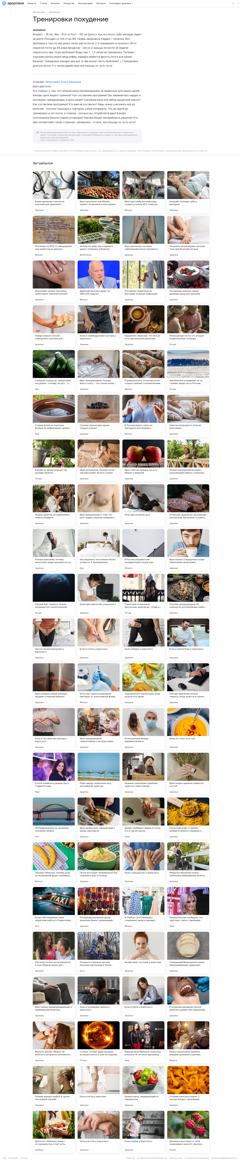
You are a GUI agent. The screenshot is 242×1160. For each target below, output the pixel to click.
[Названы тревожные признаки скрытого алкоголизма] (143, 774)
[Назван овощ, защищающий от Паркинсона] (143, 1087)
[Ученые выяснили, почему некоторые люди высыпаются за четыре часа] (54, 550)
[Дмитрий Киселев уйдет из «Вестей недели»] (99, 281)
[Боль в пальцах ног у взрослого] (143, 863)
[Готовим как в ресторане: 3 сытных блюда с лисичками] (188, 1087)
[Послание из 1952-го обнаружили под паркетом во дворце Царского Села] (54, 237)
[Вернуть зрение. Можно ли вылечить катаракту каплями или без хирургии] (54, 1042)
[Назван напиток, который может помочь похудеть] (54, 505)
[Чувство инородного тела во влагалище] (188, 416)
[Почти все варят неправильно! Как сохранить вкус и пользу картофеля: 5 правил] (99, 863)
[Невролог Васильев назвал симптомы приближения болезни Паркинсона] (188, 863)
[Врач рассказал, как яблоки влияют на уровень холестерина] (99, 192)
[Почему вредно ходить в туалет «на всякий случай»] (54, 1087)
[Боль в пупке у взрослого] (143, 1132)
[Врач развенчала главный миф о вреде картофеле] (99, 818)
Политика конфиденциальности (224, 1158)
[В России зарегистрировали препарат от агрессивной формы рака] (99, 684)
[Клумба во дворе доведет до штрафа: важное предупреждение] (54, 460)
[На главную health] (15, 3)
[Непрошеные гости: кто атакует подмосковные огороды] (188, 326)
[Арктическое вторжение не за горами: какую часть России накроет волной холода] (188, 371)
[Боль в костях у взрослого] (99, 1132)
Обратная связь (175, 1158)
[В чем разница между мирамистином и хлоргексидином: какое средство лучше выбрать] (143, 729)
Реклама (23, 1158)
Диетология (54, 12)
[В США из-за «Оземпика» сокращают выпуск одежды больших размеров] (143, 908)
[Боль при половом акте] (143, 505)
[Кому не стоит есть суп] (188, 729)
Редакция (131, 1158)
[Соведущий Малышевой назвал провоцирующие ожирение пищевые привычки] (188, 953)
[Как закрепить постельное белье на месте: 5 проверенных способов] (99, 550)
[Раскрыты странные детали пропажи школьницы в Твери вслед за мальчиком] (99, 953)
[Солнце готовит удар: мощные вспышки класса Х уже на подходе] (99, 1042)
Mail (4, 1158)
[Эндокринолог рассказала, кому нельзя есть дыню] (143, 684)
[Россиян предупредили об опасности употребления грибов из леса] (188, 595)
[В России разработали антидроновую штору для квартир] (143, 550)
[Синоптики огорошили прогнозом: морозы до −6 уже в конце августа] (143, 595)
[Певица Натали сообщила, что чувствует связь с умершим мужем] (188, 908)
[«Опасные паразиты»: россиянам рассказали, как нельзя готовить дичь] (188, 505)
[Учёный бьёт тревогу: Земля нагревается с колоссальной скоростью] (54, 595)
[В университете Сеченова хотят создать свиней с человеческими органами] (143, 371)
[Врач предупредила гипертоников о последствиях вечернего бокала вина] (99, 729)
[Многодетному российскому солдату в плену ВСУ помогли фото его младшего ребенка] (143, 192)
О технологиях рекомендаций (197, 1158)
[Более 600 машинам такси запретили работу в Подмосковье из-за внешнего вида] (54, 908)
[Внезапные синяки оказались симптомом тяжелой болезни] (54, 281)
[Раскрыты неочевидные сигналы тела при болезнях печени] (188, 237)
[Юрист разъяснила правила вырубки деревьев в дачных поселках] (188, 1042)
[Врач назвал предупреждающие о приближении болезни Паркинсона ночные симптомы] (54, 997)
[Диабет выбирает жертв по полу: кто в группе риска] (143, 818)
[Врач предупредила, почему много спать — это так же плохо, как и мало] (99, 371)
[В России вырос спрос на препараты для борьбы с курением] (143, 416)
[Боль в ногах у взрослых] (99, 1087)
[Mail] (4, 3)
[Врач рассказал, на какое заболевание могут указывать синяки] (143, 237)
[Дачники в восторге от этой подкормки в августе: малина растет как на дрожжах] (188, 1132)
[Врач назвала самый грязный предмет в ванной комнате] (54, 684)
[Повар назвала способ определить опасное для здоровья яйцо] (54, 326)
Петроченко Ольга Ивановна (63, 81)
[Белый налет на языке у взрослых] (143, 953)
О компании (13, 1158)
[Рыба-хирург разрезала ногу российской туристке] (99, 774)
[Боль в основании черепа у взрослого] (99, 997)
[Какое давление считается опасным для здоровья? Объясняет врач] (54, 192)
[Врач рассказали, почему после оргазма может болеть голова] (99, 460)
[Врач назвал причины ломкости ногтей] (188, 774)
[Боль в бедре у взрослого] (143, 639)
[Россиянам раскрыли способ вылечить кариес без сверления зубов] (188, 997)
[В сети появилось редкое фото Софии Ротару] (54, 774)
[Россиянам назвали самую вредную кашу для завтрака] (188, 281)
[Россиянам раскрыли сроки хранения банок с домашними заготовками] (99, 908)
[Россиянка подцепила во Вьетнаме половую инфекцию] (143, 281)
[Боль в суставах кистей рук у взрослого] (54, 729)
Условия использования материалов (152, 1158)
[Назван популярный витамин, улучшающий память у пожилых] (188, 460)
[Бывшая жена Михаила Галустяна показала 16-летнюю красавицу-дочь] (143, 1042)
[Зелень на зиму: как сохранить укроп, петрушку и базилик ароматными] (99, 237)
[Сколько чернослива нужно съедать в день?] (99, 416)
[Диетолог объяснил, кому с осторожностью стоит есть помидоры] (54, 1132)
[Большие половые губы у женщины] (188, 192)
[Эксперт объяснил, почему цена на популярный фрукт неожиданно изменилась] (54, 863)
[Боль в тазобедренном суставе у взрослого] (99, 326)
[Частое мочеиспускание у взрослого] (54, 639)
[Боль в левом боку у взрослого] (188, 639)
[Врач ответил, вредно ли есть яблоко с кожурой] (143, 460)
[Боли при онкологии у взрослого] (99, 595)
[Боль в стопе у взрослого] (99, 639)
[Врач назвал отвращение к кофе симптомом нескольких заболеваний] (188, 550)
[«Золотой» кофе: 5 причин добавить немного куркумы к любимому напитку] (188, 818)
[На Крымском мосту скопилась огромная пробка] (54, 818)
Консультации (39, 12)
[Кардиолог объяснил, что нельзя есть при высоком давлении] (143, 326)
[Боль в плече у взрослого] (143, 997)
